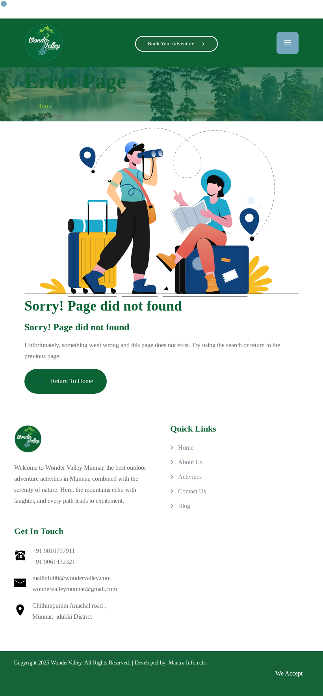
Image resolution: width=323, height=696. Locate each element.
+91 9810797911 (53, 550)
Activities (190, 476)
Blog (184, 505)
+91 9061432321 (53, 561)
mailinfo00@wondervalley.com (71, 578)
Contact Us (192, 491)
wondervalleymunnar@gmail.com (74, 589)
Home (44, 105)
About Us (190, 462)
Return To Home (72, 381)
